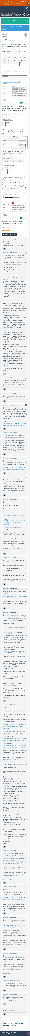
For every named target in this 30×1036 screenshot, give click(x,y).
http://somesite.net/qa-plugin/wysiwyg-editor (14, 874)
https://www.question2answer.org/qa (12, 651)
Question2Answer (10, 1034)
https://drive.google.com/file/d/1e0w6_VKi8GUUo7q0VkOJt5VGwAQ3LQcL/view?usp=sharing (14, 522)
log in (10, 1023)
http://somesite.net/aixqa (9, 868)
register (18, 1023)
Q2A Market (10, 1033)
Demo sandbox (13, 1032)
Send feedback (5, 1032)
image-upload (5, 230)
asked (3, 40)
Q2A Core (14, 40)
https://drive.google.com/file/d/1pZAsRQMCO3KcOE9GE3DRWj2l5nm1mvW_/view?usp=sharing (14, 726)
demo (7, 3)
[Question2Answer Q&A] (15, 14)
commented (5, 252)
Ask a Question (12, 21)
